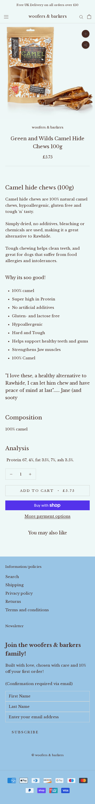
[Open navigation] (6, 17)
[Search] (81, 17)
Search (12, 576)
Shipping (14, 585)
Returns (13, 601)
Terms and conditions (27, 610)
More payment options (47, 516)
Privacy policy (19, 593)
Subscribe (25, 732)
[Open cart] (89, 16)
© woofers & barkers (48, 755)
